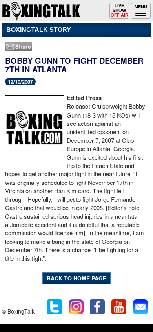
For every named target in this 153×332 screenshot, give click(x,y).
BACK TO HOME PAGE (76, 278)
